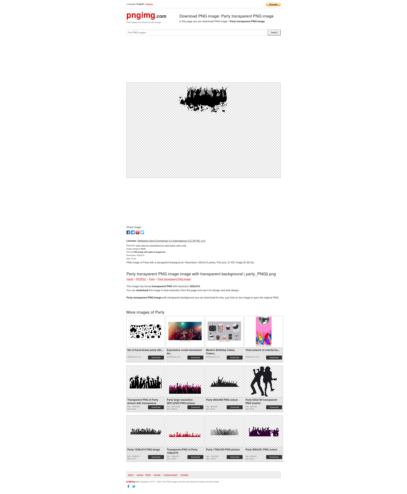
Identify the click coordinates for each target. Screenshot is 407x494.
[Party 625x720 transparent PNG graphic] (264, 381)
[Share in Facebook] (128, 232)
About (130, 474)
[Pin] (137, 232)
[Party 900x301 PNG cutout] (264, 431)
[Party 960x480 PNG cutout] (224, 381)
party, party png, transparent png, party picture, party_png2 (161, 245)
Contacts (184, 474)
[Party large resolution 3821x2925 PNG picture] (185, 381)
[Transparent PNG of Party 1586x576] (185, 431)
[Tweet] (142, 232)
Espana (149, 3)
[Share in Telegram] (133, 232)
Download (156, 357)
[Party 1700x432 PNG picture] (224, 431)
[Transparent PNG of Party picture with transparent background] (146, 381)
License (140, 474)
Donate (157, 474)
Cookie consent (170, 474)
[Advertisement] (203, 60)
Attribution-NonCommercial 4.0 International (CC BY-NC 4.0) (171, 241)
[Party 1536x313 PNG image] (146, 431)
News (148, 474)
